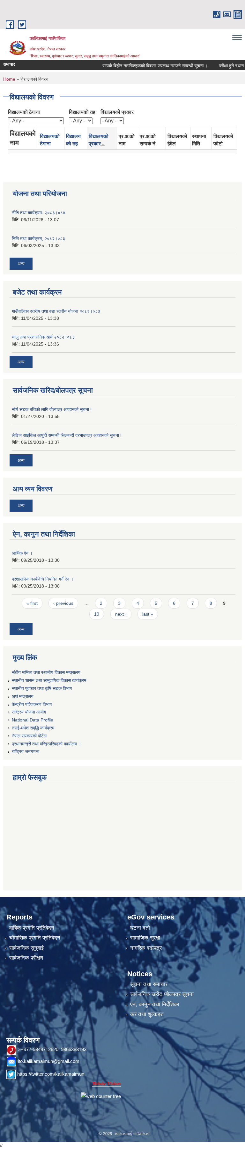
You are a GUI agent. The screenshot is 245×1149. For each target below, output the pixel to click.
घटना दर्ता (140, 928)
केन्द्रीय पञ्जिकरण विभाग (32, 704)
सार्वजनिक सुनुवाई (26, 948)
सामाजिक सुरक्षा (145, 938)
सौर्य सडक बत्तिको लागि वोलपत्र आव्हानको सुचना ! (52, 409)
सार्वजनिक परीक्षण (26, 958)
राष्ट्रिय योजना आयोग (29, 711)
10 (96, 614)
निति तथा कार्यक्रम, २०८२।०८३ (38, 238)
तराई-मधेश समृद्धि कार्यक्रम (33, 727)
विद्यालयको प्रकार (117, 112)
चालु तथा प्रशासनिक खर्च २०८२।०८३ (43, 337)
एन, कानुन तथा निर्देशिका (154, 1004)
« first (32, 603)
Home (9, 79)
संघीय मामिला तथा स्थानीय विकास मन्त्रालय (46, 672)
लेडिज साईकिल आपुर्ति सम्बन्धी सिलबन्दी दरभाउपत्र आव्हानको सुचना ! (67, 435)
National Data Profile (32, 719)
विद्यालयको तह (82, 112)
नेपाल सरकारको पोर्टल (29, 735)
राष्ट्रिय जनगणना (25, 751)
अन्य (21, 263)
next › (121, 614)
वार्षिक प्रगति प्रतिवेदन (31, 928)
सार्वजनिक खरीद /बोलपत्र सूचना (162, 994)
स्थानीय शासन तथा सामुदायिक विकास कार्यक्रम (49, 680)
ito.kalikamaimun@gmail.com (48, 1061)
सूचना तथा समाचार (148, 984)
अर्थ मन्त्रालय (22, 696)
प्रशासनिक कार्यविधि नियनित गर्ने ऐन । (42, 579)
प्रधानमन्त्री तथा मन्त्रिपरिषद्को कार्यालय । (46, 743)
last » (147, 614)
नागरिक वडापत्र (146, 948)
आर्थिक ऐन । (22, 553)
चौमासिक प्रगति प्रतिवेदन (34, 938)
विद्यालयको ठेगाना (24, 112)
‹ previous (63, 603)
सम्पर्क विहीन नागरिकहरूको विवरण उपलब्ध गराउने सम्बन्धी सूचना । (144, 65)
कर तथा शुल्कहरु (147, 1014)
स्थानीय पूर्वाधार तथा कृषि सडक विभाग (42, 688)
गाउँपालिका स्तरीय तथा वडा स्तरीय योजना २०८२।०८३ (56, 311)
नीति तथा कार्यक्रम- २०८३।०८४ (38, 212)
